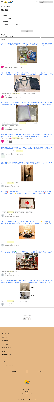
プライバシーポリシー (27, 389)
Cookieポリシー (27, 395)
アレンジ (17, 212)
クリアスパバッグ (31, 93)
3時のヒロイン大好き (32, 123)
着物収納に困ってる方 (6, 150)
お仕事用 (9, 93)
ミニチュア (18, 271)
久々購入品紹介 (15, 123)
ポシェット (24, 93)
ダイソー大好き (24, 63)
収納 (26, 150)
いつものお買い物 (15, 63)
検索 (27, 31)
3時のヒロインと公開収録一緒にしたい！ (10, 125)
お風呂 (23, 212)
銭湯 (27, 212)
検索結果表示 (6, 21)
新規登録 (42, 2)
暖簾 (31, 212)
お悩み (30, 150)
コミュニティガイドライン (27, 393)
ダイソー (4, 63)
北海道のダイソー (30, 138)
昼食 (9, 63)
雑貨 (17, 182)
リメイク (17, 301)
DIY (22, 301)
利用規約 (27, 391)
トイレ (30, 301)
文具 (3, 123)
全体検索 (5, 15)
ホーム (3, 6)
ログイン (49, 2)
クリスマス (18, 241)
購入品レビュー (5, 333)
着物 (14, 150)
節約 (26, 301)
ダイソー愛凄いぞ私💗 (6, 138)
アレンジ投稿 (5, 340)
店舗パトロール (5, 337)
